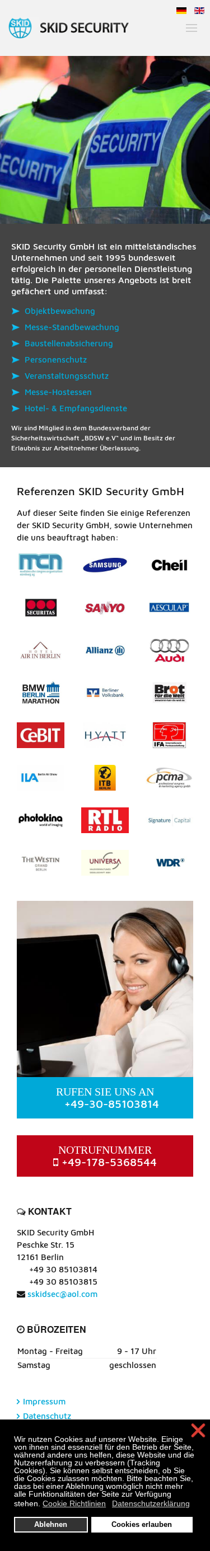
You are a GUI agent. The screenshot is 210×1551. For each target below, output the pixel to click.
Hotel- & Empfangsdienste (76, 408)
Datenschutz (47, 1416)
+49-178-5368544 (107, 1156)
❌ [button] (198, 1431)
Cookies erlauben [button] (141, 1525)
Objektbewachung (60, 311)
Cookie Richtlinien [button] (74, 1503)
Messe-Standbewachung (72, 327)
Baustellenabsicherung (69, 343)
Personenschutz (56, 359)
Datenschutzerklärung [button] (151, 1503)
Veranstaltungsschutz (67, 375)
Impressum (44, 1401)
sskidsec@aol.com (62, 1294)
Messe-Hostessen (58, 392)
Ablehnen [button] (50, 1525)
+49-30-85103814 (107, 1097)
